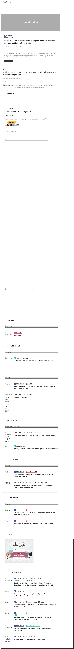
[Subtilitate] (8, 333)
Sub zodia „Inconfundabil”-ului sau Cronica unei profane (33, 523)
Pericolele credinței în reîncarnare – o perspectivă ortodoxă (34, 435)
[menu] (65, 16)
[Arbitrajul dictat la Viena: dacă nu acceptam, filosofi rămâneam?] (6, 446)
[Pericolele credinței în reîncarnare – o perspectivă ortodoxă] (8, 437)
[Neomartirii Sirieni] (8, 403)
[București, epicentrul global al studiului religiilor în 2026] (7, 504)
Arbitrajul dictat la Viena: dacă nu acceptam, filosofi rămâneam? (36, 448)
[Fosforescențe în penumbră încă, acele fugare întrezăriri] (8, 358)
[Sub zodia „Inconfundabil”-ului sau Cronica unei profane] (7, 521)
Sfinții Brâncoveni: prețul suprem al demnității (29, 639)
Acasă (10, 6)
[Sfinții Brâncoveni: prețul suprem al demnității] (8, 639)
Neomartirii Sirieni (20, 397)
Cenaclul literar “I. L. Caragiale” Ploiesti (44, 6)
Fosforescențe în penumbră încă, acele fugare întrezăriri (33, 361)
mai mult (8, 61)
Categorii (20, 6)
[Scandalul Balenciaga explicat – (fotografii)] (8, 326)
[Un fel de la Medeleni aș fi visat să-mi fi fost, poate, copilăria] (8, 352)
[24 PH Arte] (7, 2)
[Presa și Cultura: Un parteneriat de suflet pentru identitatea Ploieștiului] (8, 626)
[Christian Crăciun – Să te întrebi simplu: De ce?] (13, 426)
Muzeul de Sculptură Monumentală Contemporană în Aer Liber (34, 11)
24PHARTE (10, 46)
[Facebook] (61, 16)
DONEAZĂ (43, 119)
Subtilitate (17, 335)
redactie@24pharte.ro (12, 132)
